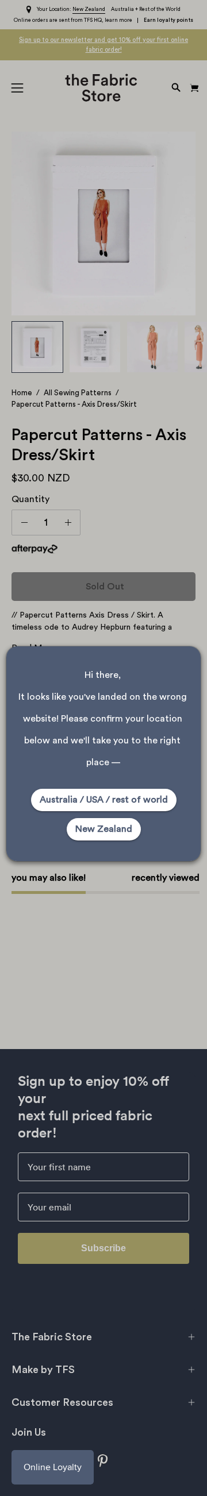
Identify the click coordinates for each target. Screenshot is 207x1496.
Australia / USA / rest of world (104, 799)
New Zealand (103, 829)
